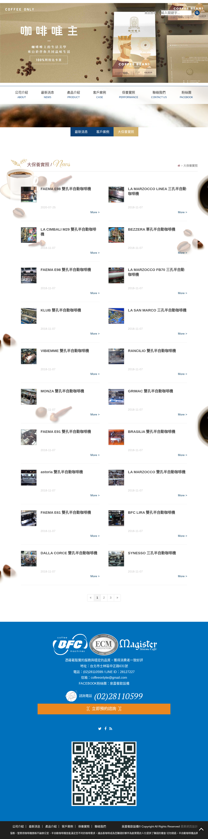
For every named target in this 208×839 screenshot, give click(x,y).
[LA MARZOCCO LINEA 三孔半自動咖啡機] (116, 194)
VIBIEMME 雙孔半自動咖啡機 (65, 351)
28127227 (127, 672)
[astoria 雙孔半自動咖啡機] (29, 478)
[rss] (110, 729)
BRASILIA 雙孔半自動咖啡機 (151, 432)
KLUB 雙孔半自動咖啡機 (61, 310)
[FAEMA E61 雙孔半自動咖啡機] (29, 518)
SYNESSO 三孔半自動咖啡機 (152, 553)
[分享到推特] (100, 729)
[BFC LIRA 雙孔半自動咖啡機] (116, 518)
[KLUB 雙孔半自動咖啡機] (29, 316)
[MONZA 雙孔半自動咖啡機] (29, 397)
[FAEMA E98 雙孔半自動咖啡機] (29, 194)
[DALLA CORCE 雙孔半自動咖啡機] (29, 559)
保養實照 (128, 95)
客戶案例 (99, 95)
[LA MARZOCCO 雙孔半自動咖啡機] (116, 478)
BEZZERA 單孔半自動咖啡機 (151, 229)
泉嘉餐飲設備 (119, 683)
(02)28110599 (93, 672)
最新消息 (47, 95)
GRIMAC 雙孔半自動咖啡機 (150, 391)
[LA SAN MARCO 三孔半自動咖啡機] (116, 316)
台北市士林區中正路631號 (109, 666)
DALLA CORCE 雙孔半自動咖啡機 (69, 553)
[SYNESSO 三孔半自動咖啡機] (116, 559)
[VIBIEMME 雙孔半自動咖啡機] (29, 356)
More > (95, 212)
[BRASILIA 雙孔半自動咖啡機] (116, 437)
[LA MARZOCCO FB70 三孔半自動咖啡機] (116, 275)
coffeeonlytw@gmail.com (109, 677)
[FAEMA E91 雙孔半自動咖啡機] (29, 437)
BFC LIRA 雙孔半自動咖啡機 (151, 512)
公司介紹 (21, 95)
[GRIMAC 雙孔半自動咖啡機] (116, 397)
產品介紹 (73, 95)
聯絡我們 (159, 95)
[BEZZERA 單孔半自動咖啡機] (116, 235)
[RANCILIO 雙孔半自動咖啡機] (116, 356)
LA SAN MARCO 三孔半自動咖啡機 (157, 310)
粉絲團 (186, 95)
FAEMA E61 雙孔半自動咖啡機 (66, 512)
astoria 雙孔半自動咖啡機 (62, 472)
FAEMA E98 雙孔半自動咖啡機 (66, 189)
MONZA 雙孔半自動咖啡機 (62, 391)
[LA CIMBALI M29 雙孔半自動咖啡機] (29, 235)
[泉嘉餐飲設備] (104, 42)
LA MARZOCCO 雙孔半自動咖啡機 (156, 472)
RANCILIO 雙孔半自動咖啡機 (152, 351)
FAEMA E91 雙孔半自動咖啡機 (66, 432)
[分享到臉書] (105, 729)
